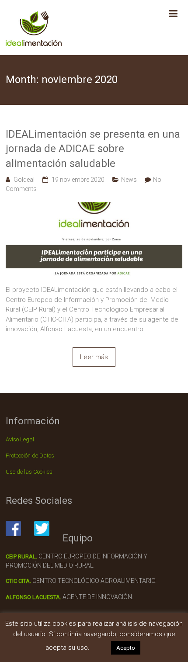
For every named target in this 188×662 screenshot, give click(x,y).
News (129, 179)
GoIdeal (24, 179)
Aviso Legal (20, 439)
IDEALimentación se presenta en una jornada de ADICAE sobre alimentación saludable (93, 149)
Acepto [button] (125, 648)
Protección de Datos (30, 455)
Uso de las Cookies (29, 471)
